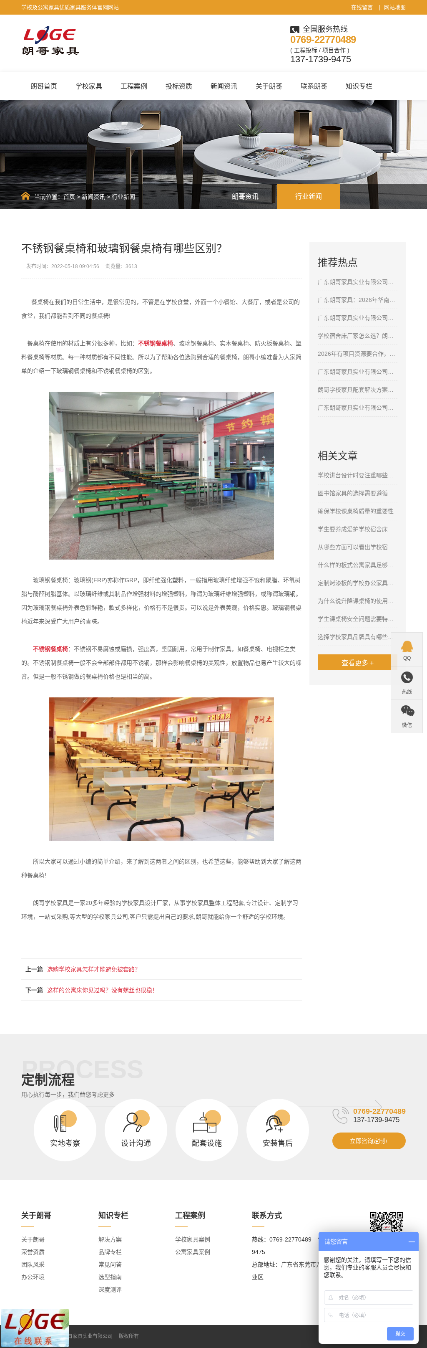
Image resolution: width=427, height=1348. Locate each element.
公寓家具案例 (192, 1252)
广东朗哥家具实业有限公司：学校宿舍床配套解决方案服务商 (357, 407)
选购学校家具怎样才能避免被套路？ (94, 969)
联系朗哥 (314, 86)
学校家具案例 (192, 1239)
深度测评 (110, 1289)
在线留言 (362, 7)
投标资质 (179, 86)
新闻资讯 (224, 86)
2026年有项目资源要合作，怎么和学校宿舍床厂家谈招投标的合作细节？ (357, 353)
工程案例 (134, 86)
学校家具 (88, 86)
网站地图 (395, 7)
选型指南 (110, 1277)
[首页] (25, 196)
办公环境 (33, 1277)
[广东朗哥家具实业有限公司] (50, 40)
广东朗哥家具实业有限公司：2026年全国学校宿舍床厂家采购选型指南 (357, 317)
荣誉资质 (33, 1252)
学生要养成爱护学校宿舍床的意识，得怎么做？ (357, 529)
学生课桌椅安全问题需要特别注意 (357, 619)
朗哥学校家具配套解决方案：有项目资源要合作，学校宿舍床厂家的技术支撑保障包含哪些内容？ (357, 389)
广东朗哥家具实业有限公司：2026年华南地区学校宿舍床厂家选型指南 (357, 371)
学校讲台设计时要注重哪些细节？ (357, 475)
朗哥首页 (43, 86)
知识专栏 (359, 86)
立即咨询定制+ (369, 1141)
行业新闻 (123, 196)
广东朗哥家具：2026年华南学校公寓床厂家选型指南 (357, 299)
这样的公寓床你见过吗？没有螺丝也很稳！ (102, 990)
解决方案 (110, 1239)
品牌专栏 (110, 1252)
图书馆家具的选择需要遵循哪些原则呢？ (357, 493)
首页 (69, 196)
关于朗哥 (269, 86)
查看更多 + (358, 662)
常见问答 (110, 1264)
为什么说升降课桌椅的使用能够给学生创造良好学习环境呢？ (357, 601)
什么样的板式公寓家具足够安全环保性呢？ (357, 565)
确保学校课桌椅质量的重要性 (356, 511)
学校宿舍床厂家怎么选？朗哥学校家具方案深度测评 (357, 335)
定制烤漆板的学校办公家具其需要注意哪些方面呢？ (357, 583)
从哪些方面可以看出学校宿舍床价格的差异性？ (357, 547)
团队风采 (33, 1264)
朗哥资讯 (245, 196)
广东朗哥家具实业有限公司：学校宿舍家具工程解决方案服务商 (357, 282)
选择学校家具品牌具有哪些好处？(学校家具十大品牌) (357, 636)
